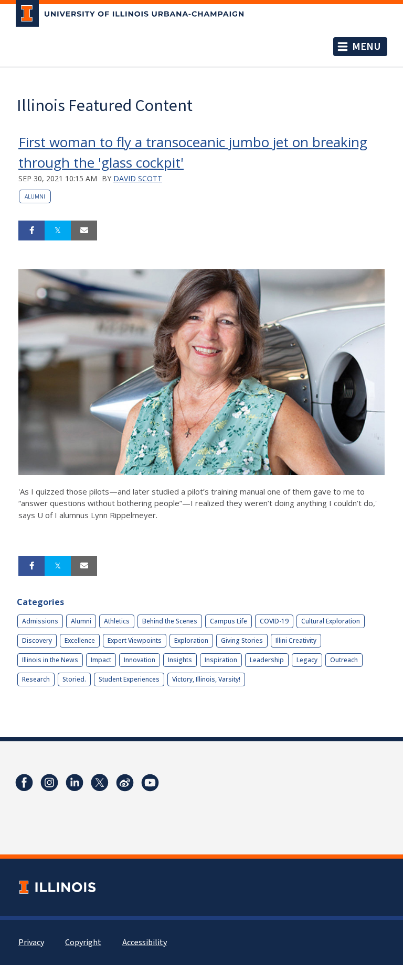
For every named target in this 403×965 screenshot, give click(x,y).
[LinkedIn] (74, 782)
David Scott (137, 178)
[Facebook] (24, 782)
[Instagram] (49, 782)
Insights (180, 659)
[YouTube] (150, 782)
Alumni (35, 196)
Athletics (117, 621)
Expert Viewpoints (135, 640)
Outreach (344, 659)
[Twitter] (99, 782)
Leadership (267, 659)
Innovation (139, 659)
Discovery (37, 640)
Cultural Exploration (330, 621)
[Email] (84, 230)
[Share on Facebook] (31, 230)
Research (36, 679)
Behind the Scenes (169, 621)
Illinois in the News (50, 659)
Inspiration (221, 659)
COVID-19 (274, 621)
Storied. (74, 679)
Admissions (40, 621)
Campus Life (228, 621)
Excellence (80, 640)
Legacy (306, 659)
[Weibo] (124, 782)
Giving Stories (242, 640)
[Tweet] (58, 230)
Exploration (191, 640)
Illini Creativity (295, 640)
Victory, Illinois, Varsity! (206, 679)
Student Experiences (129, 679)
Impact (101, 659)
